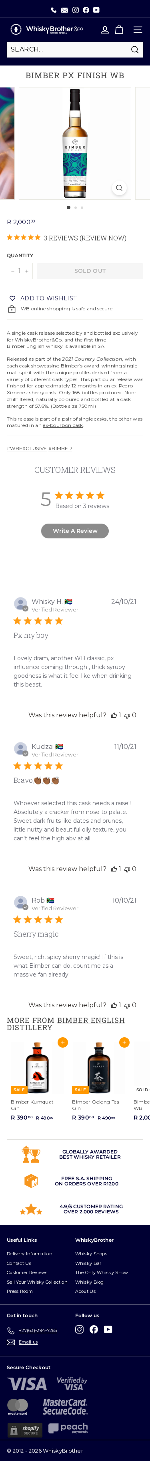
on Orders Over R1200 (86, 1184)
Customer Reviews (27, 1272)
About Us (85, 1291)
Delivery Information (29, 1254)
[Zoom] (119, 188)
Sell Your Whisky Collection (37, 1282)
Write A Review (75, 530)
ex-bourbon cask (63, 425)
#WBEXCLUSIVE (27, 448)
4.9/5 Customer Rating (91, 1206)
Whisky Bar (88, 1263)
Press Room (20, 1291)
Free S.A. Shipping (86, 1178)
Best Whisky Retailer (89, 1157)
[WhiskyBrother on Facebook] (94, 1329)
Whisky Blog (89, 1282)
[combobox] (75, 49)
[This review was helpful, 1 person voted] (114, 715)
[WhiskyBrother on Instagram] (79, 1329)
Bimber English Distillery (66, 1023)
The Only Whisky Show (101, 1272)
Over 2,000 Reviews (91, 1212)
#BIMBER (60, 448)
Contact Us (19, 1263)
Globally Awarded (90, 1152)
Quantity (20, 255)
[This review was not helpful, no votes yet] (127, 715)
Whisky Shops (91, 1254)
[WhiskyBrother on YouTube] (108, 1329)
